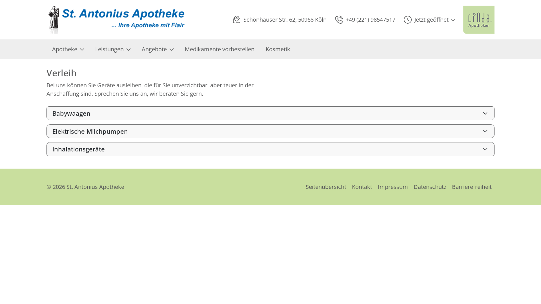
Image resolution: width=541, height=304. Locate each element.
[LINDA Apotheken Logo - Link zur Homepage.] (479, 20)
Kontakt (362, 187)
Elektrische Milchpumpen (90, 131)
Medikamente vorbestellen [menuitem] (219, 49)
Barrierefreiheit (472, 187)
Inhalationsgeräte (78, 149)
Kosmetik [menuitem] (278, 49)
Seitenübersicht (326, 187)
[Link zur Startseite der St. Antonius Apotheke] (116, 20)
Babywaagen (71, 113)
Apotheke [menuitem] (64, 49)
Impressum (393, 187)
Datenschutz (430, 187)
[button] (429, 19)
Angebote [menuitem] (154, 49)
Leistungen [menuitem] (109, 49)
